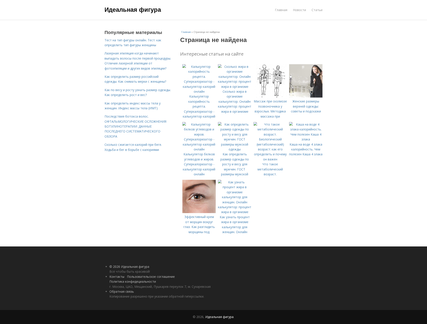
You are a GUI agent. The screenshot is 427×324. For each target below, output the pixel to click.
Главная (281, 10)
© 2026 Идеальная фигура (129, 266)
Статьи (317, 10)
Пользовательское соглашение (151, 276)
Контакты (116, 276)
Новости (299, 10)
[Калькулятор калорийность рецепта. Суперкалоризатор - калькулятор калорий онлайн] (199, 91)
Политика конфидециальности (132, 281)
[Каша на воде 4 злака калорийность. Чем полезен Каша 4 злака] (305, 139)
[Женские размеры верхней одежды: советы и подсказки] (305, 96)
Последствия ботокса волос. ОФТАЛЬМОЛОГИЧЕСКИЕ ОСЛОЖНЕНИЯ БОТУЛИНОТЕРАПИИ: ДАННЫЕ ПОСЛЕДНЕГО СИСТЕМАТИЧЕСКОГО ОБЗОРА (135, 126)
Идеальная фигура (133, 9)
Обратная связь (121, 291)
